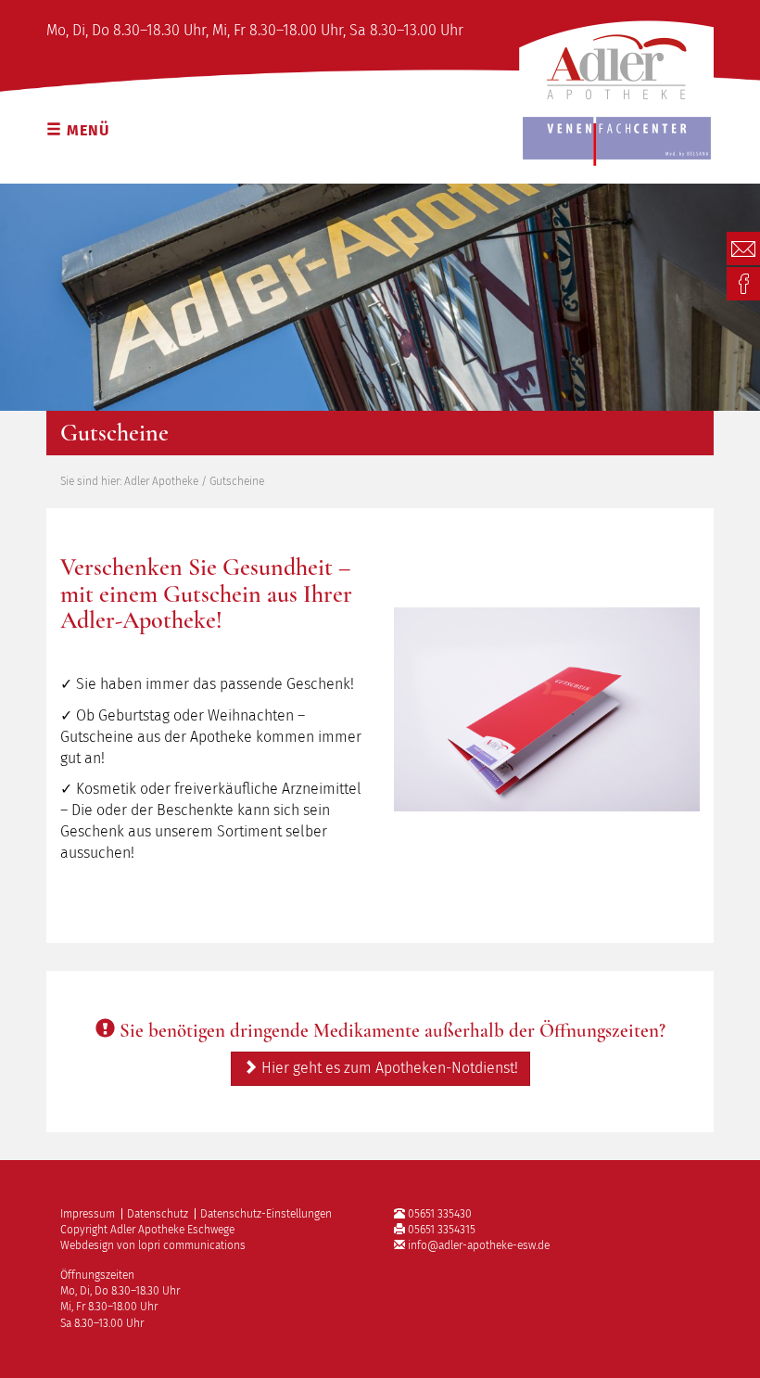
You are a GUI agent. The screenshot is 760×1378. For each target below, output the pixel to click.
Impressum (87, 1213)
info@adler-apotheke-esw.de (479, 1245)
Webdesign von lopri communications (153, 1245)
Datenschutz (157, 1213)
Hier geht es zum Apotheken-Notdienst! (388, 1068)
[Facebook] (743, 282)
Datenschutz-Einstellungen (266, 1213)
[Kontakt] (743, 247)
